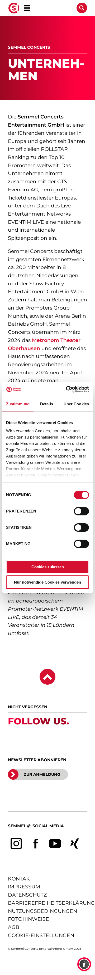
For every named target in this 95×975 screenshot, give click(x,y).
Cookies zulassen (47, 567)
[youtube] (55, 843)
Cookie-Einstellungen (41, 935)
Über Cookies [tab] (76, 404)
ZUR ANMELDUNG (42, 774)
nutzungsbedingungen (42, 911)
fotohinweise (28, 919)
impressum (24, 887)
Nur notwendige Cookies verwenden (47, 582)
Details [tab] (46, 404)
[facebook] (35, 843)
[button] (84, 964)
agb (13, 927)
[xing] (74, 843)
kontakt (20, 879)
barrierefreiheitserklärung (51, 903)
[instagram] (16, 843)
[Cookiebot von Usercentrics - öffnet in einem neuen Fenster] (67, 389)
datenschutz (27, 895)
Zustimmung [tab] (18, 404)
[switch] (81, 511)
